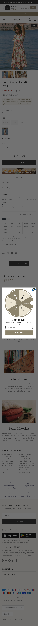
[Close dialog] (33, 289)
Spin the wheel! (19, 333)
